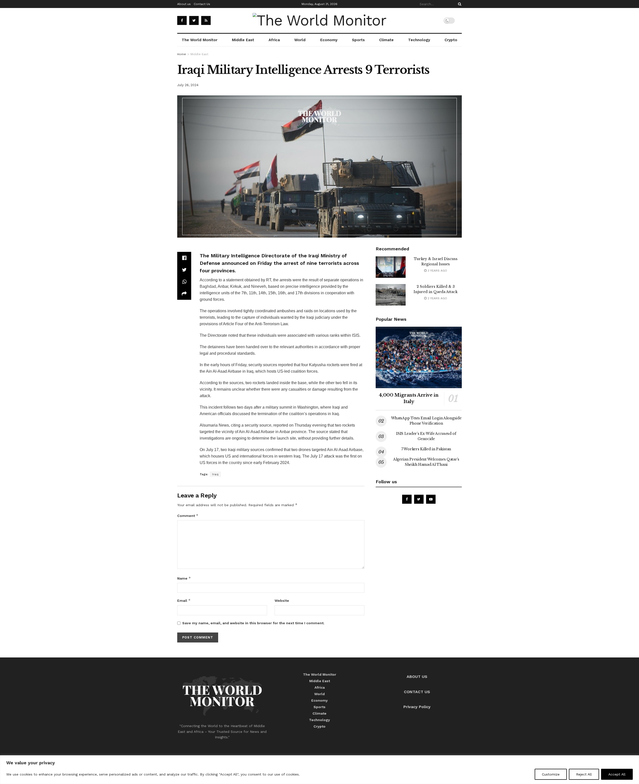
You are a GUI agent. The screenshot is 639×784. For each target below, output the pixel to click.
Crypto (451, 40)
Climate (386, 40)
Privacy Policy (417, 706)
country (235, 463)
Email (184, 600)
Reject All (584, 774)
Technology (419, 40)
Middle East (243, 40)
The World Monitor (199, 40)
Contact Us (202, 4)
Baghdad (208, 286)
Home (181, 54)
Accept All (617, 774)
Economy (328, 40)
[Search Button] (459, 4)
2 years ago (437, 298)
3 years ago (437, 270)
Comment (187, 515)
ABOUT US (417, 676)
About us (184, 4)
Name (184, 578)
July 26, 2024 (187, 85)
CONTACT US (417, 691)
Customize (551, 774)
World (300, 40)
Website (282, 601)
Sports (358, 40)
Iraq (215, 474)
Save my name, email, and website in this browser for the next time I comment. (253, 623)
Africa (274, 40)
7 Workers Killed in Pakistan (426, 449)
